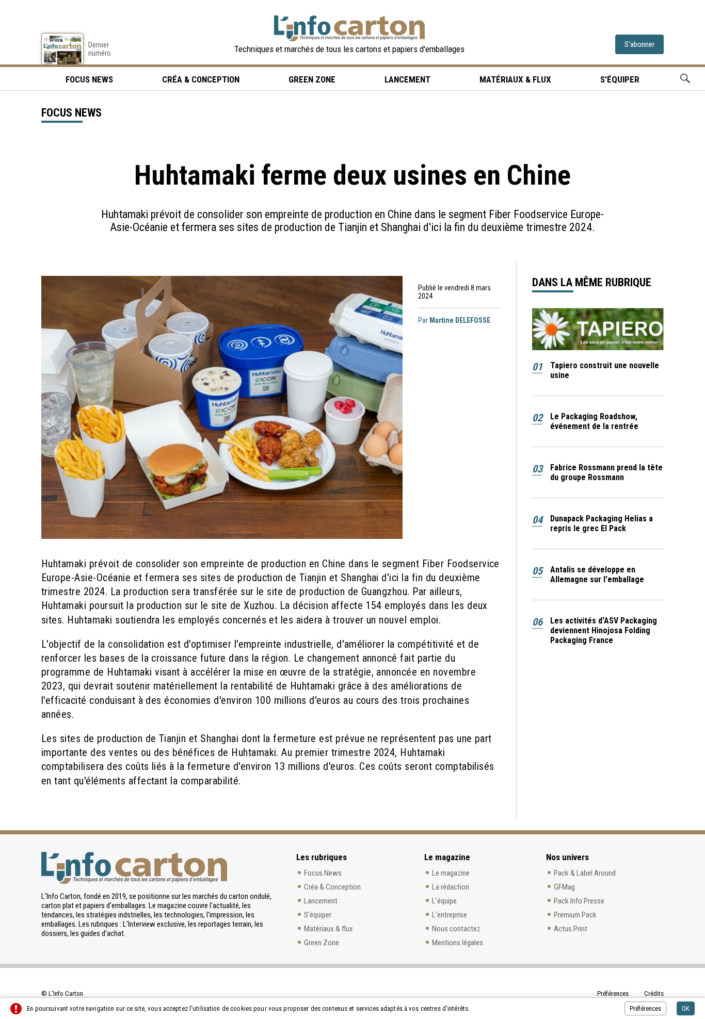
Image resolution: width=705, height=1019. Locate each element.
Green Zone (312, 79)
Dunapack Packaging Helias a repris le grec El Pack (601, 523)
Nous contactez (456, 928)
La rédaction (450, 887)
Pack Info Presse (579, 901)
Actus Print (570, 928)
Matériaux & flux (515, 79)
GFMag (564, 887)
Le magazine (451, 873)
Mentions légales (457, 942)
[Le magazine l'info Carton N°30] (62, 48)
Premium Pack (575, 914)
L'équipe (444, 901)
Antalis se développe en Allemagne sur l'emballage (597, 574)
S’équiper (619, 79)
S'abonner (639, 44)
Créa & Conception (200, 79)
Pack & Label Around (585, 873)
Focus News (323, 873)
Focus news (89, 79)
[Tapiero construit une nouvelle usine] (598, 329)
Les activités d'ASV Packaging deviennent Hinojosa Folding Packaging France (603, 630)
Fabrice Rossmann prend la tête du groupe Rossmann (606, 472)
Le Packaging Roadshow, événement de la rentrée (594, 421)
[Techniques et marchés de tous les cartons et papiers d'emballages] (349, 28)
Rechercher (685, 79)
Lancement (407, 79)
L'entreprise (449, 914)
